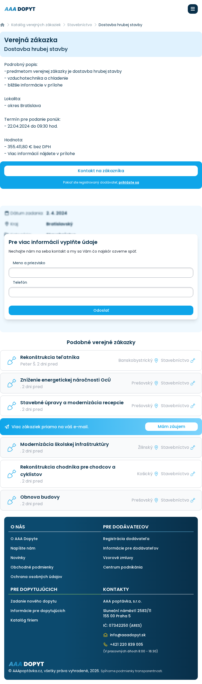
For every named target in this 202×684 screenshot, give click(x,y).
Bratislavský (59, 224)
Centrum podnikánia (123, 567)
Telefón (20, 282)
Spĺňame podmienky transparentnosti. (132, 671)
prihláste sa (129, 182)
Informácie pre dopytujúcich (38, 610)
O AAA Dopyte (24, 538)
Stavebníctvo (79, 24)
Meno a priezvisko (29, 263)
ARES (135, 625)
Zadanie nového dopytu (34, 601)
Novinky (18, 557)
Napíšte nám (23, 548)
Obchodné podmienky (32, 567)
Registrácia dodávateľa (126, 538)
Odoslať (101, 310)
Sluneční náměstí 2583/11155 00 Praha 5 (127, 613)
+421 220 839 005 (126, 644)
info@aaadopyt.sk (127, 635)
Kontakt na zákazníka (101, 171)
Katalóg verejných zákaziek (36, 24)
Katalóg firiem (24, 620)
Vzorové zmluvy (118, 557)
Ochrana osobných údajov (36, 576)
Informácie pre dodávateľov (130, 548)
